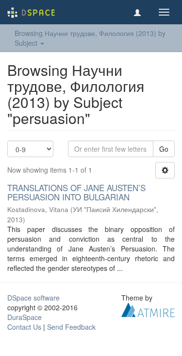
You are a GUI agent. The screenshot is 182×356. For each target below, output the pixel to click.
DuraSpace (24, 317)
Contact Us (24, 327)
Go (163, 149)
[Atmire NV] (148, 309)
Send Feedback (71, 327)
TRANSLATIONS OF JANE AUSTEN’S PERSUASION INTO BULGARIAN (76, 192)
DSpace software (33, 298)
